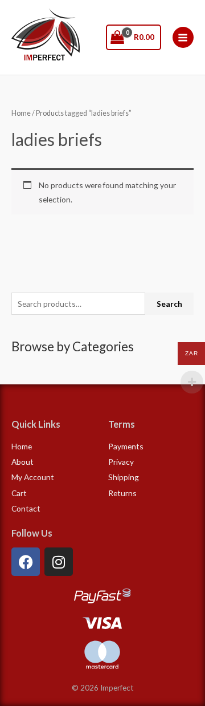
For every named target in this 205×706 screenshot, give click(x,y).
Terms (121, 424)
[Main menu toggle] (183, 37)
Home (21, 113)
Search (169, 304)
